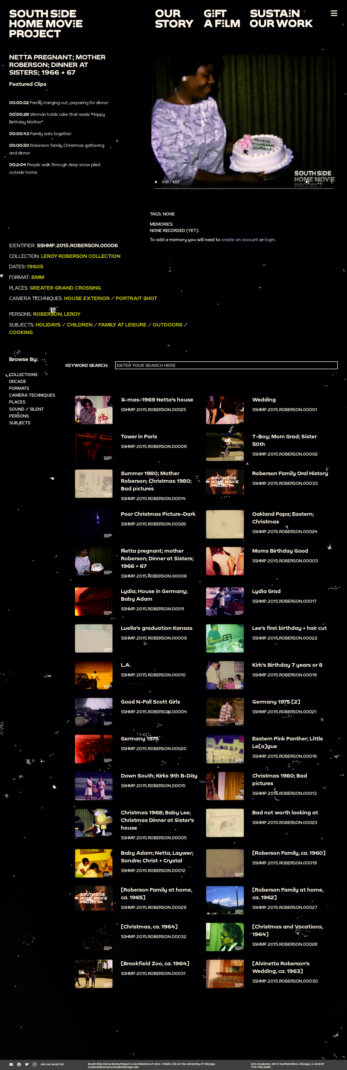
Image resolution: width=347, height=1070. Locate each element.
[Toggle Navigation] (333, 13)
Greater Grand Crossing (65, 288)
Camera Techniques (32, 395)
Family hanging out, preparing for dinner (58, 102)
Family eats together (40, 133)
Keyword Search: (87, 365)
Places (17, 401)
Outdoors (168, 325)
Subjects (19, 422)
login (270, 239)
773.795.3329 (261, 1066)
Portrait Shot (136, 298)
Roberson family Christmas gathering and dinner (56, 149)
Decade (17, 381)
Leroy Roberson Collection (80, 256)
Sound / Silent (26, 409)
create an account (239, 239)
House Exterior (87, 298)
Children (79, 325)
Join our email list (52, 1064)
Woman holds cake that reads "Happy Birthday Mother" (57, 118)
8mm (37, 277)
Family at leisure (123, 325)
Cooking (21, 332)
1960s (35, 266)
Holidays (48, 325)
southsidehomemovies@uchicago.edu (113, 1066)
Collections (23, 374)
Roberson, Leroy (57, 314)
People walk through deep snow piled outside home (54, 168)
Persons (19, 415)
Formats (19, 388)
